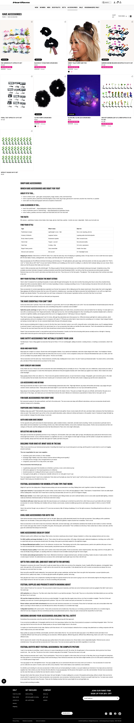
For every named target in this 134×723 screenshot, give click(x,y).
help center (16, 697)
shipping (15, 706)
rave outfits (102, 261)
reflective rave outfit (91, 434)
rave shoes (61, 622)
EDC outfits (26, 539)
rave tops (23, 624)
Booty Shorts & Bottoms (55, 208)
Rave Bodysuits (41, 208)
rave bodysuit (32, 370)
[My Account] (114, 2)
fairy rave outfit (30, 411)
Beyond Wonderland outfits (31, 544)
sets (64, 7)
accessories (72, 7)
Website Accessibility (27, 721)
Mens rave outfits (62, 518)
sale (81, 7)
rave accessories (62, 670)
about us (45, 694)
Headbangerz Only (92, 7)
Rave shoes (23, 391)
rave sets (82, 632)
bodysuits (56, 7)
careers (45, 700)
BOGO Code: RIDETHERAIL (6, 67)
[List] (130, 16)
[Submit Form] (117, 698)
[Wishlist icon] (31, 22)
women (42, 7)
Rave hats (23, 351)
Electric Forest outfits (30, 549)
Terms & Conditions (40, 721)
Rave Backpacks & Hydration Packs (58, 210)
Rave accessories (25, 261)
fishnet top (87, 377)
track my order (17, 694)
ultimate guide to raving (32, 697)
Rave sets (40, 501)
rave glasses (75, 490)
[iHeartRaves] (21, 2)
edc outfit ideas (29, 700)
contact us (16, 700)
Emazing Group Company (107, 721)
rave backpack (55, 310)
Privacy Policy (16, 721)
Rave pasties (24, 376)
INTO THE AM (118, 721)
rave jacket (26, 662)
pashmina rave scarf (30, 468)
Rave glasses (24, 291)
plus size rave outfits (48, 640)
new (36, 7)
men (48, 7)
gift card (45, 697)
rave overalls (51, 662)
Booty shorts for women (82, 622)
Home (4, 17)
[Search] (103, 2)
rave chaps (103, 385)
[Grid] (129, 16)
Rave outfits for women (27, 632)
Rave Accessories (12, 17)
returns (15, 703)
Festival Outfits (27, 646)
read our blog (29, 694)
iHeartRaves (85, 721)
